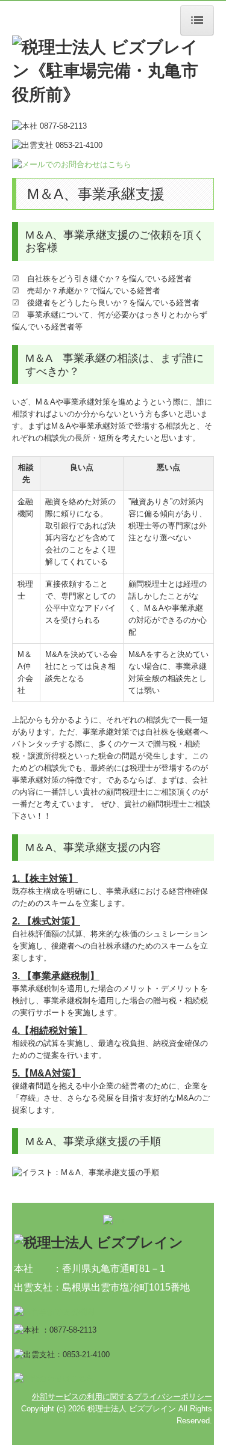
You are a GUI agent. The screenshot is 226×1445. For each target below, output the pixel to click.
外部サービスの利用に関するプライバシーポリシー (122, 1396)
